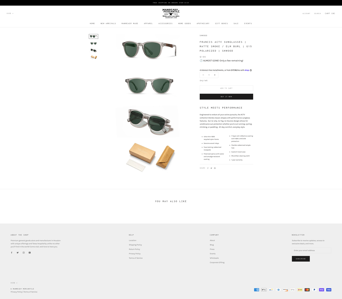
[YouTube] (30, 252)
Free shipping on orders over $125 (171, 2)
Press (212, 249)
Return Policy (134, 249)
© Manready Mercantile (22, 289)
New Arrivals (108, 23)
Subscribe (301, 259)
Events (248, 23)
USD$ (9, 13)
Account (306, 13)
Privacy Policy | (17, 292)
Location (132, 240)
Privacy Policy (135, 253)
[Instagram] (24, 252)
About (212, 240)
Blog (212, 245)
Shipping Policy (135, 245)
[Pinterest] (215, 168)
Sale (236, 23)
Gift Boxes (221, 23)
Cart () (330, 13)
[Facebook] (208, 168)
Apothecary (203, 23)
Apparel (148, 23)
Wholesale (214, 258)
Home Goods (184, 23)
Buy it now (226, 96)
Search (317, 13)
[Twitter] (211, 168)
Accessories (166, 23)
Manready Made (130, 23)
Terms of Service (136, 258)
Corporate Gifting (217, 262)
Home (92, 23)
